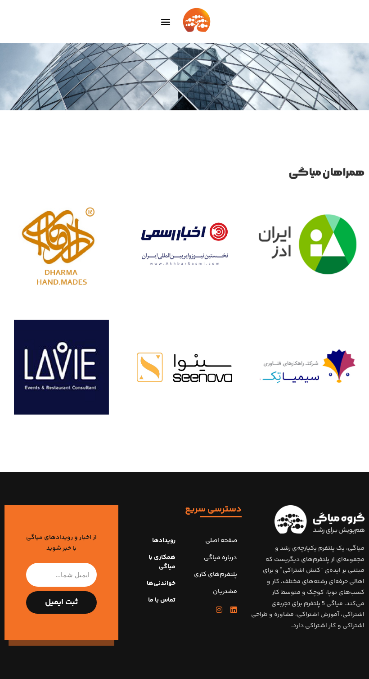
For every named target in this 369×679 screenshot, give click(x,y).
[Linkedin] (233, 609)
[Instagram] (219, 609)
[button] (165, 21)
